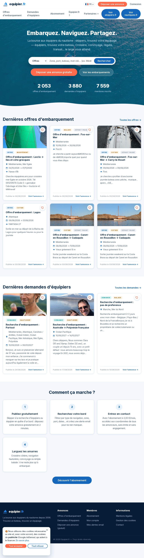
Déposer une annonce (112, 4)
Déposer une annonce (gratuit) (68, 526)
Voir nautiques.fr (131, 13)
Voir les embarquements (96, 72)
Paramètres (11, 551)
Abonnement (57, 13)
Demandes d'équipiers (33, 14)
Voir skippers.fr (110, 13)
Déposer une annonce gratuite (54, 72)
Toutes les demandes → (128, 287)
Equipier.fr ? (74, 14)
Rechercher (104, 60)
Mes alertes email (95, 525)
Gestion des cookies (126, 520)
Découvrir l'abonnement (72, 480)
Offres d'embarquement (12, 14)
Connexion (135, 4)
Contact (120, 525)
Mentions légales (124, 516)
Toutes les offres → (130, 120)
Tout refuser (38, 546)
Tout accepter (16, 546)
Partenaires (90, 13)
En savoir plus (22, 540)
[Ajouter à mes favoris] (42, 129)
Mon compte (93, 520)
